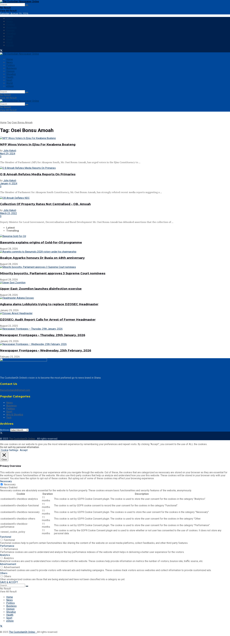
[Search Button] (27, 5)
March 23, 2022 (8, 213)
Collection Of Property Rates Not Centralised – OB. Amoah (45, 204)
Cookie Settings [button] (9, 450)
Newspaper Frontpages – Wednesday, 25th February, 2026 (45, 350)
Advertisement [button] (8, 564)
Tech (8, 417)
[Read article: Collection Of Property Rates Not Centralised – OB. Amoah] (115, 197)
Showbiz (11, 33)
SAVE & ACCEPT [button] (9, 582)
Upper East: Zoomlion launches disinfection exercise (41, 288)
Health (9, 36)
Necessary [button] (6, 481)
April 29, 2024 (7, 153)
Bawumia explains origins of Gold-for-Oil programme (41, 242)
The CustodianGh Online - (23, 438)
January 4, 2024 (8, 183)
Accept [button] (24, 450)
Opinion (10, 30)
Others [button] (3, 573)
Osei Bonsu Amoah (22, 122)
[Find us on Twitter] (1, 50)
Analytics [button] (5, 555)
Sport (9, 39)
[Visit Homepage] (19, 1)
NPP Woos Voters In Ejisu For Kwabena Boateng (37, 144)
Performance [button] (7, 545)
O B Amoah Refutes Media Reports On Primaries (37, 174)
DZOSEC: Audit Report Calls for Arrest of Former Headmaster (48, 319)
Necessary (10, 484)
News (9, 21)
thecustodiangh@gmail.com (15, 390)
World (9, 42)
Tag (9, 122)
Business (11, 27)
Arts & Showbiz (14, 414)
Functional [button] (5, 536)
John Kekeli (9, 150)
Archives (5, 429)
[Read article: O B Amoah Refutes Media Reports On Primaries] (115, 167)
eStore (10, 45)
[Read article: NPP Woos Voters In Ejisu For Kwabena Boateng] (115, 138)
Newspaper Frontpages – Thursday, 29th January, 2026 (42, 335)
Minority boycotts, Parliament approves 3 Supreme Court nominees (52, 273)
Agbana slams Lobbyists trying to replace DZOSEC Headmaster (49, 304)
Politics (10, 24)
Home (9, 18)
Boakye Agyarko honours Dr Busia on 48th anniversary (42, 258)
